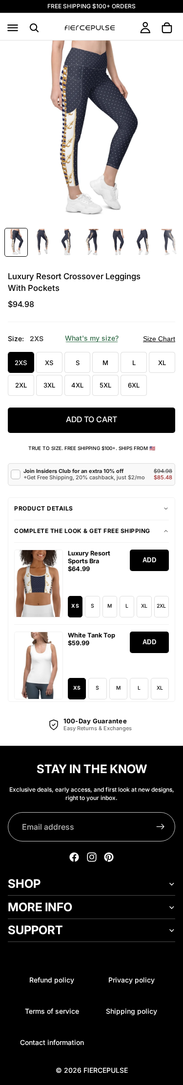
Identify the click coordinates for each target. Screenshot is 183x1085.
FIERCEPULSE (105, 1070)
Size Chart (159, 339)
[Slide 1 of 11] (16, 242)
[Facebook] (74, 857)
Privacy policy (131, 980)
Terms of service (52, 1011)
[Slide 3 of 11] (67, 242)
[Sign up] (160, 827)
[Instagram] (92, 857)
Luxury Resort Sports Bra (89, 557)
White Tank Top (91, 635)
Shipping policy (131, 1011)
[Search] (34, 28)
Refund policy (51, 980)
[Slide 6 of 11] (143, 242)
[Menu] (12, 28)
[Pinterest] (109, 857)
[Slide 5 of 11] (117, 242)
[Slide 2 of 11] (41, 242)
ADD (149, 560)
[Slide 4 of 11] (92, 242)
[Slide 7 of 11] (168, 242)
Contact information (52, 1042)
